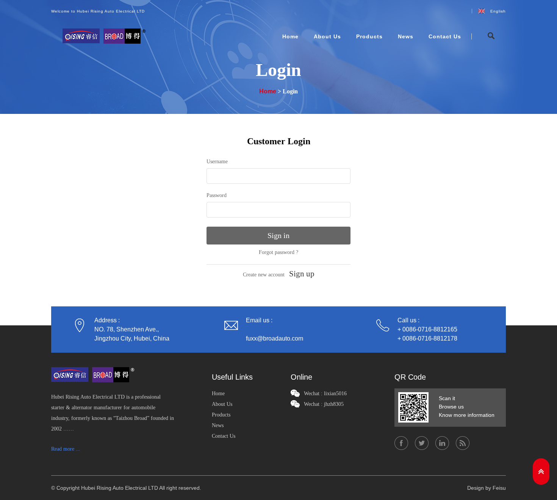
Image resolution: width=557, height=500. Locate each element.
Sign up (301, 273)
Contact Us (445, 36)
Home (290, 36)
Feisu (499, 488)
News (405, 36)
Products (369, 36)
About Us (327, 36)
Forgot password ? (278, 252)
